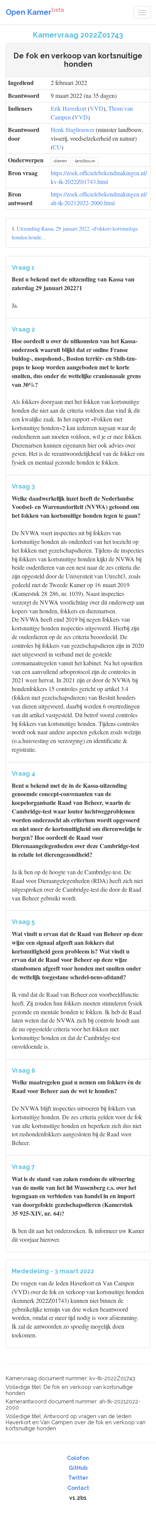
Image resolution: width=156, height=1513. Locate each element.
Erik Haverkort (68, 108)
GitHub (78, 1468)
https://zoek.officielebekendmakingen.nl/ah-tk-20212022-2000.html (99, 198)
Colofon (78, 1458)
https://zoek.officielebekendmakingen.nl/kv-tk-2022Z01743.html (99, 177)
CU (57, 147)
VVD (96, 108)
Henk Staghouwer (72, 130)
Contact (78, 1488)
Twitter (78, 1478)
